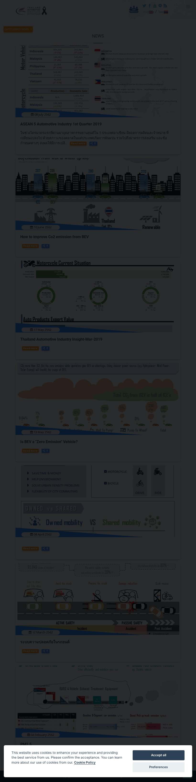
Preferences (158, 767)
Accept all (158, 755)
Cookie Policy (85, 762)
